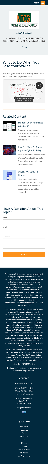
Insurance (24, 436)
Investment (24, 430)
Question (6, 236)
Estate (24, 433)
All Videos (24, 453)
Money (24, 443)
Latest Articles (24, 449)
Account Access (24, 33)
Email (5, 227)
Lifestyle (24, 446)
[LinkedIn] (25, 412)
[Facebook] (23, 412)
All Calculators (24, 456)
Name (5, 217)
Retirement (24, 427)
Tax (24, 440)
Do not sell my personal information (28, 360)
